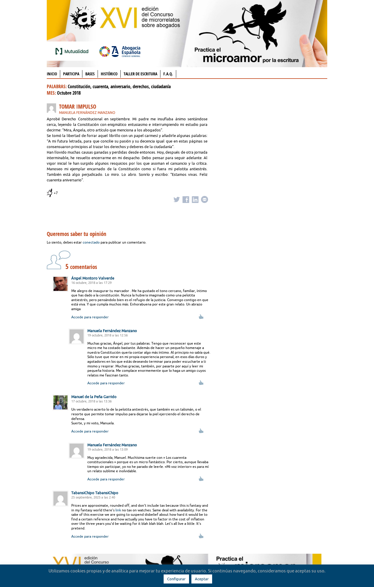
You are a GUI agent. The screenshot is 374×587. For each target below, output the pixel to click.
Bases (90, 74)
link (118, 510)
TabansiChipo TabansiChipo (94, 493)
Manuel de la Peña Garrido (94, 397)
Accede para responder (90, 317)
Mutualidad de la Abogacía (73, 51)
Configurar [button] (176, 579)
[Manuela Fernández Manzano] (53, 109)
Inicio (52, 74)
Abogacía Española (119, 51)
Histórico (109, 74)
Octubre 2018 (69, 93)
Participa (71, 74)
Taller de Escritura (140, 74)
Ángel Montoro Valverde (92, 278)
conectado (91, 242)
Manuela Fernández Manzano (87, 112)
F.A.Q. (168, 74)
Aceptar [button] (202, 579)
